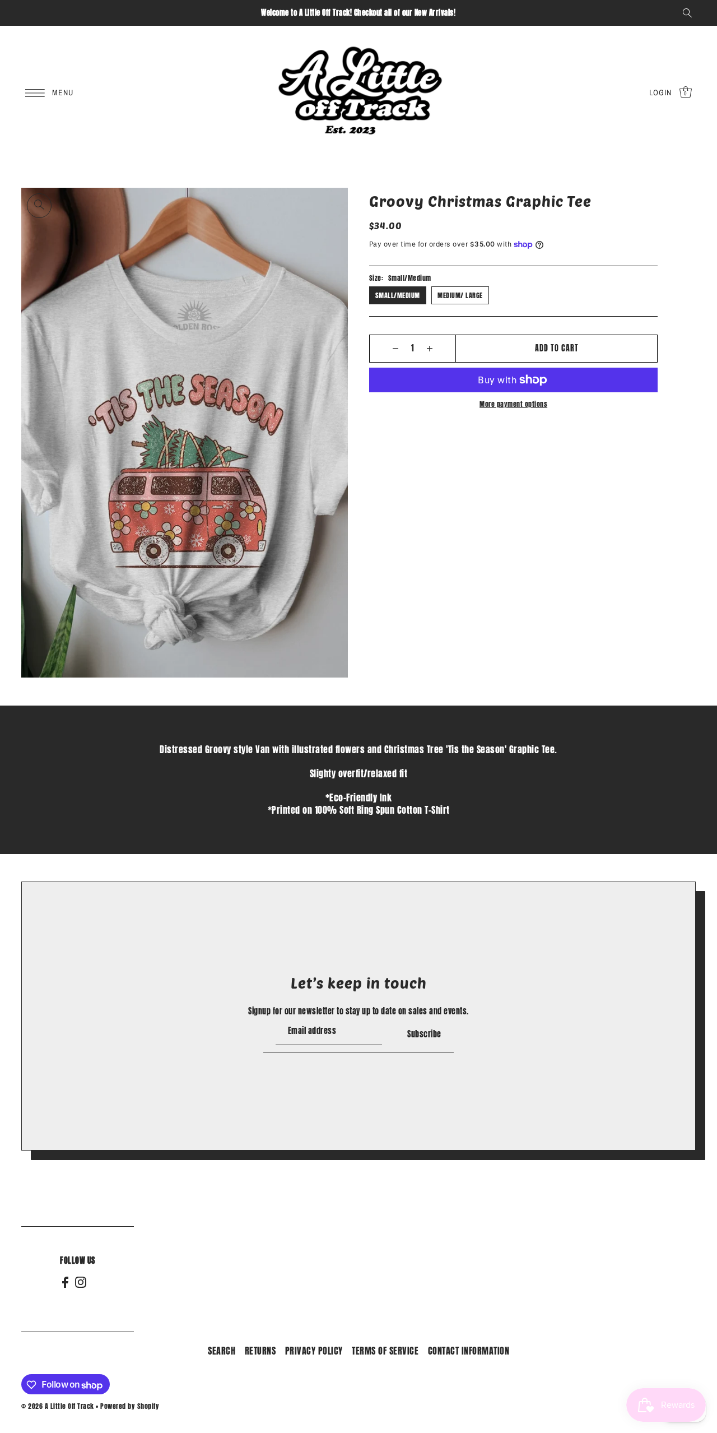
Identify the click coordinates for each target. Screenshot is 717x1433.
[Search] (687, 13)
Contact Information (469, 1351)
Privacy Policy (314, 1351)
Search (221, 1351)
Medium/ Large (460, 295)
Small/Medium (397, 295)
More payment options (513, 404)
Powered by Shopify (129, 1407)
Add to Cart (557, 348)
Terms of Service (385, 1351)
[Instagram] (80, 1282)
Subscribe (424, 1035)
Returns (260, 1351)
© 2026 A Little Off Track (57, 1407)
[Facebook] (65, 1282)
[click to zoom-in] (39, 205)
